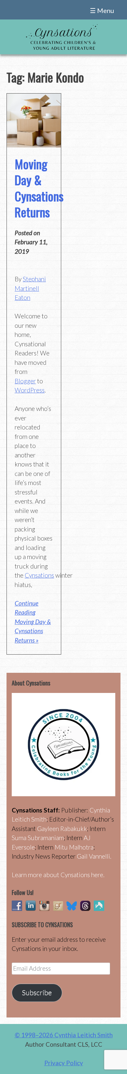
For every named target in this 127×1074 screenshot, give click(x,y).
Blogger (25, 381)
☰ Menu (102, 10)
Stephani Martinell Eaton (30, 288)
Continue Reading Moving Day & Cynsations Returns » (33, 621)
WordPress (30, 390)
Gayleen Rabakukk (62, 828)
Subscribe (37, 992)
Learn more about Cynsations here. (58, 874)
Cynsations (39, 575)
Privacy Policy (63, 1063)
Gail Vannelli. (94, 856)
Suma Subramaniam (38, 837)
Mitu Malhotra (74, 847)
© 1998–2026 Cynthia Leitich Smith (64, 1035)
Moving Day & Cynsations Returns (39, 188)
